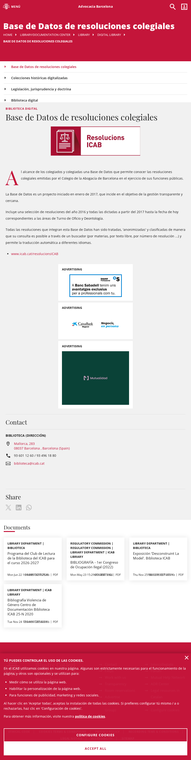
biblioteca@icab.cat (29, 463)
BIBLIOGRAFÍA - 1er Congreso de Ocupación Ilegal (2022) (94, 564)
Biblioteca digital (24, 100)
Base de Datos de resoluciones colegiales (43, 67)
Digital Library (109, 35)
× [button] (186, 657)
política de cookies (90, 716)
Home (7, 35)
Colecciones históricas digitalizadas (39, 78)
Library (84, 35)
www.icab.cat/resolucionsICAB (34, 254)
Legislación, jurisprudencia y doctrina (41, 89)
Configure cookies (95, 735)
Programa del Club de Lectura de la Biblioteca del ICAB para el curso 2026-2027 (31, 558)
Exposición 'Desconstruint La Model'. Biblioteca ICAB (156, 555)
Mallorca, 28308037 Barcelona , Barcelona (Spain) (42, 445)
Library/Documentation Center (45, 35)
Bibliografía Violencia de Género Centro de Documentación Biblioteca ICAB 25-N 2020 (28, 607)
